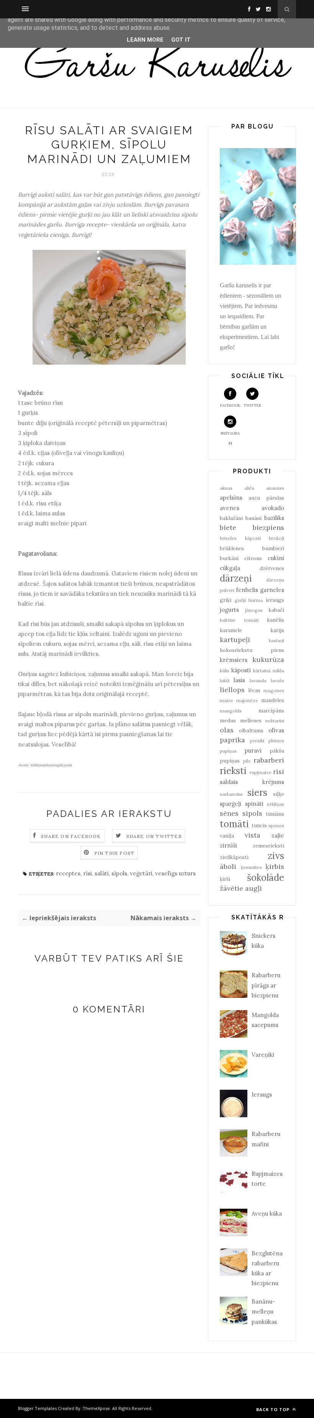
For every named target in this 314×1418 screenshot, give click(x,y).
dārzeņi (236, 578)
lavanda (258, 680)
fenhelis (247, 589)
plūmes (276, 740)
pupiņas (228, 751)
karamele (231, 630)
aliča (249, 488)
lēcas (254, 690)
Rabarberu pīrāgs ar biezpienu (266, 985)
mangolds (231, 711)
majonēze (247, 700)
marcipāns (271, 710)
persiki (257, 740)
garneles (272, 589)
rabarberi (268, 760)
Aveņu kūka (267, 1213)
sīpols (119, 873)
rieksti (233, 771)
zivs (276, 856)
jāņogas (254, 610)
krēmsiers (233, 659)
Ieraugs (262, 1094)
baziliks (274, 518)
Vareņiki (263, 1054)
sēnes (229, 813)
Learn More (145, 39)
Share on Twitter (154, 836)
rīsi (87, 873)
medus (228, 720)
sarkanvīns (231, 794)
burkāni (229, 558)
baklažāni (231, 518)
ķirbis (274, 866)
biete (228, 527)
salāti (102, 873)
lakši (224, 680)
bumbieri (273, 548)
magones (273, 690)
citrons (253, 558)
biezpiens (268, 527)
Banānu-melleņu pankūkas (264, 1311)
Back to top (273, 1409)
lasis (239, 680)
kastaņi (276, 640)
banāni (253, 518)
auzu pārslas (266, 497)
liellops (232, 689)
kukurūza (268, 659)
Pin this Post (114, 853)
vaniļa (227, 835)
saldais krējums (252, 782)
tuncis (259, 825)
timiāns (275, 813)
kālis (224, 670)
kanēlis (275, 619)
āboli (228, 866)
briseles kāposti (240, 538)
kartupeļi (235, 639)
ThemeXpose (96, 1408)
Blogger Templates (37, 1408)
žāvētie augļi (241, 888)
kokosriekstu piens (252, 650)
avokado (273, 508)
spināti (254, 803)
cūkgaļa (230, 568)
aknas (226, 488)
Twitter (252, 405)
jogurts (229, 609)
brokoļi (276, 538)
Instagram (230, 438)
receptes (68, 873)
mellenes (251, 720)
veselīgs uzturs (175, 873)
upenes (276, 825)
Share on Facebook (71, 836)
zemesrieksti (268, 845)
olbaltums (251, 730)
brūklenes (232, 548)
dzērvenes (272, 568)
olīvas (276, 730)
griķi (225, 600)
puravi (253, 750)
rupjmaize (260, 772)
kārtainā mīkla (268, 670)
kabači (276, 609)
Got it (181, 39)
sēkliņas (275, 804)
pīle (247, 761)
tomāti (234, 824)
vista (252, 835)
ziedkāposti (234, 857)
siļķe (278, 793)
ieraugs (275, 600)
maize (226, 700)
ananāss (275, 488)
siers (257, 793)
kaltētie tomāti (239, 620)
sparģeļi (230, 803)
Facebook (230, 405)
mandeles (272, 700)
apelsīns (231, 497)
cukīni (276, 558)
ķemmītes (251, 867)
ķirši (225, 878)
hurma (256, 600)
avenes (229, 508)
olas (227, 729)
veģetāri (141, 873)
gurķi (240, 600)
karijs (277, 630)
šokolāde (265, 877)
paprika (232, 739)
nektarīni (274, 721)
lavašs (277, 680)
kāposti (241, 670)
